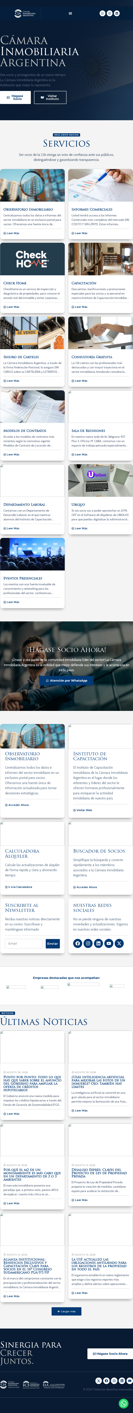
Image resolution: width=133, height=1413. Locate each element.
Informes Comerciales (92, 209)
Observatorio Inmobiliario (28, 209)
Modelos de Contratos (24, 431)
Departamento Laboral (24, 505)
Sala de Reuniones (88, 431)
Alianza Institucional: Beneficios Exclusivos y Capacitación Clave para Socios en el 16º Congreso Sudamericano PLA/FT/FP (27, 1266)
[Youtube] (108, 943)
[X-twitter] (119, 943)
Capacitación (84, 283)
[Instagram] (110, 13)
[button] (70, 13)
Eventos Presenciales (22, 578)
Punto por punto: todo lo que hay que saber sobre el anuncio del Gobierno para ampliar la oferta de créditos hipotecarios (32, 1084)
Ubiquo (78, 505)
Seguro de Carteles (21, 357)
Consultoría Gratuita (92, 357)
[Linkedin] (117, 13)
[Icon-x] (98, 1381)
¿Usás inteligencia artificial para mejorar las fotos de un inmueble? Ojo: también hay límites (98, 1082)
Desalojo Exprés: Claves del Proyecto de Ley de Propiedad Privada (99, 1173)
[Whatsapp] (102, 13)
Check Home (14, 283)
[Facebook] (77, 943)
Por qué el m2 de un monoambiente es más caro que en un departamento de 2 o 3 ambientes (32, 1174)
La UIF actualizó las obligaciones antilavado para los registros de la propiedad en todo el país (99, 1264)
